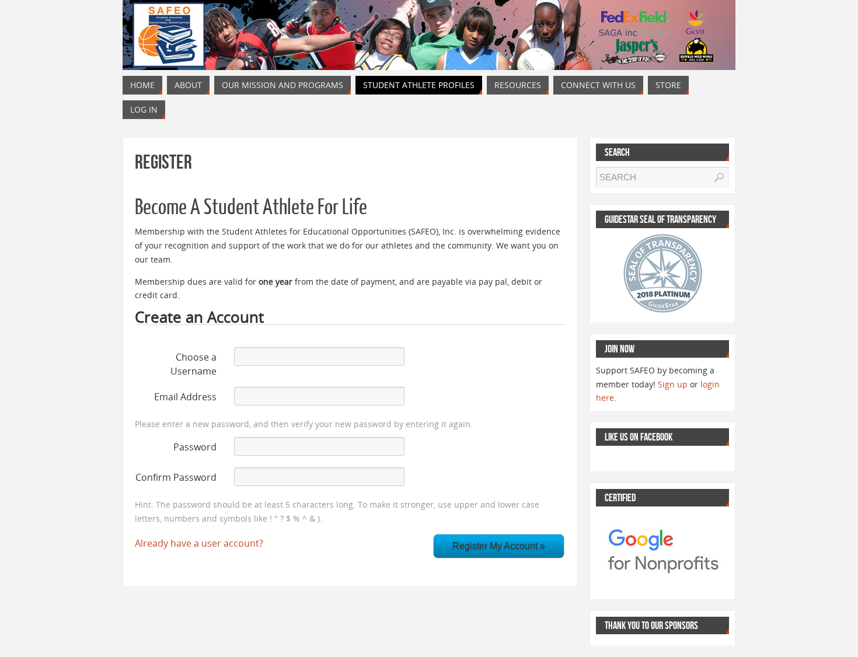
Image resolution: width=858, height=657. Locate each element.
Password (195, 447)
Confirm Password (176, 477)
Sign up (673, 384)
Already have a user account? (199, 543)
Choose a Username (193, 364)
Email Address (185, 396)
